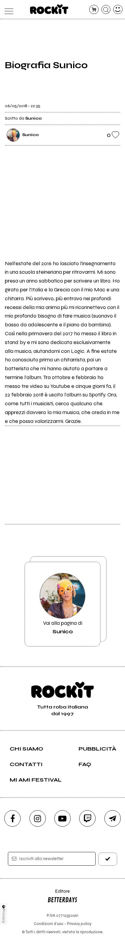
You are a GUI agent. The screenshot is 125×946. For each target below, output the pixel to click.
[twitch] (87, 818)
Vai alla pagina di (62, 627)
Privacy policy (79, 923)
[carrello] (94, 9)
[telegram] (112, 818)
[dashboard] (118, 9)
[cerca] (106, 9)
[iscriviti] (107, 859)
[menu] (7, 9)
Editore (58, 894)
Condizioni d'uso (48, 923)
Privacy (3, 916)
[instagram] (37, 818)
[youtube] (62, 818)
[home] (49, 9)
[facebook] (12, 818)
